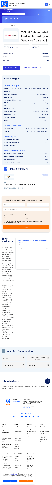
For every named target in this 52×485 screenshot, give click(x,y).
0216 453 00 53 (26, 407)
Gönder (26, 227)
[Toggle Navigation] (49, 10)
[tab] (15, 26)
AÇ (46, 4)
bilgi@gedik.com (16, 401)
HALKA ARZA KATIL (11, 68)
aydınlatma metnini (34, 214)
